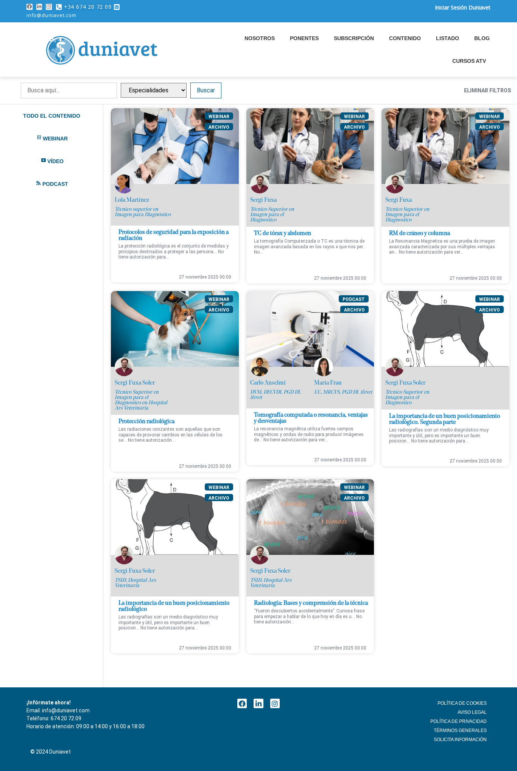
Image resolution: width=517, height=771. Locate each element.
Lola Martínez (132, 200)
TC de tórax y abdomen (282, 234)
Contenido (405, 38)
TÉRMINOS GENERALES (460, 730)
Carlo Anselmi (268, 383)
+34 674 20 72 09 (88, 6)
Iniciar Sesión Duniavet (463, 7)
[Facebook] (29, 7)
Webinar (55, 139)
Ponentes (304, 38)
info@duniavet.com (51, 15)
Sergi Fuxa (263, 200)
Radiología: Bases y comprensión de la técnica (311, 603)
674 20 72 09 (66, 718)
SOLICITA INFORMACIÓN (460, 739)
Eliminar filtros (487, 90)
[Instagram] (49, 7)
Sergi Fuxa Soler (135, 383)
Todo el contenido (51, 116)
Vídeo (55, 161)
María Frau (328, 383)
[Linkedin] (39, 7)
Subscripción (354, 38)
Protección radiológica (146, 422)
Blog (482, 38)
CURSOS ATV (469, 61)
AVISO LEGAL (472, 712)
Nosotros (259, 38)
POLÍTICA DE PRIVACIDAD (458, 721)
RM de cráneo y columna (419, 234)
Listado (447, 38)
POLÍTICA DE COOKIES (462, 703)
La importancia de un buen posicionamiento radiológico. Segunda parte (444, 419)
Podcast (55, 184)
